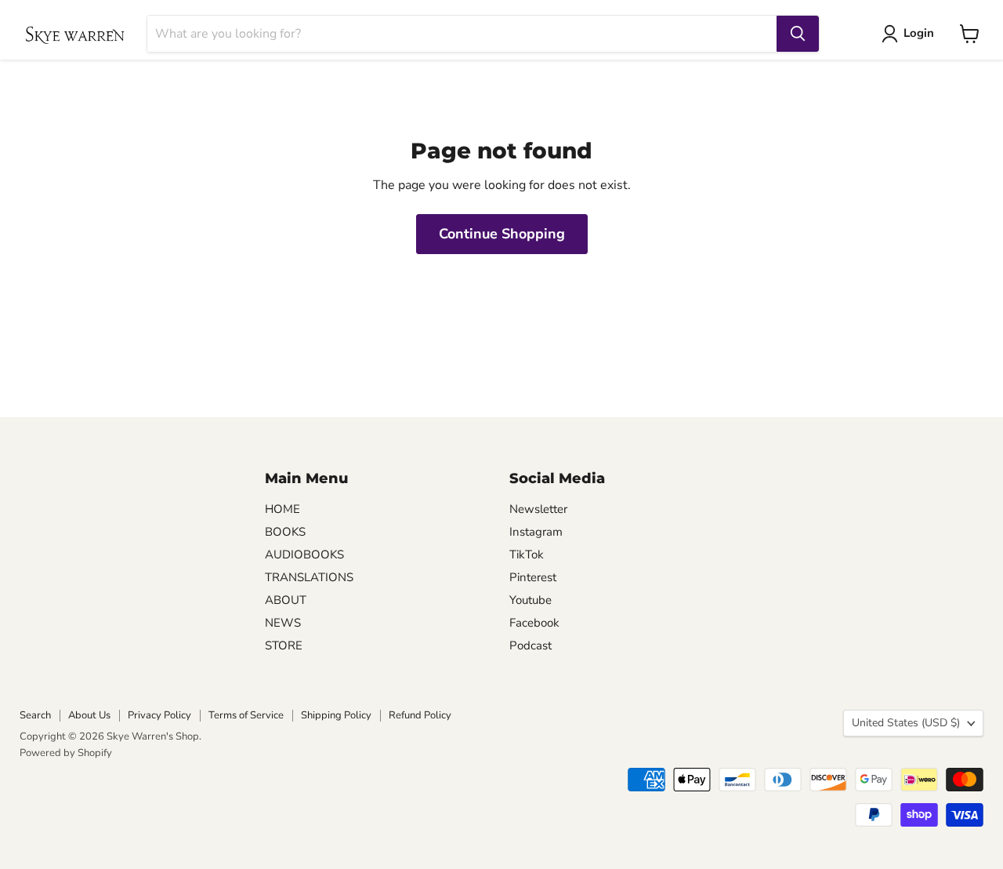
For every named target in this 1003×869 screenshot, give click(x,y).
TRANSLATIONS (309, 577)
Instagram (536, 532)
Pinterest (532, 577)
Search (35, 715)
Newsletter (538, 509)
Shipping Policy (336, 715)
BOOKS (285, 532)
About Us (89, 715)
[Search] (798, 34)
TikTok (526, 554)
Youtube (530, 600)
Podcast (530, 645)
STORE (283, 645)
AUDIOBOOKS (304, 554)
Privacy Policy (159, 715)
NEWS (283, 623)
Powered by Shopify (66, 753)
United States (906, 722)
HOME (282, 509)
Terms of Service (246, 715)
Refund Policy (420, 715)
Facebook (534, 623)
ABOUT (285, 600)
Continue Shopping (502, 233)
